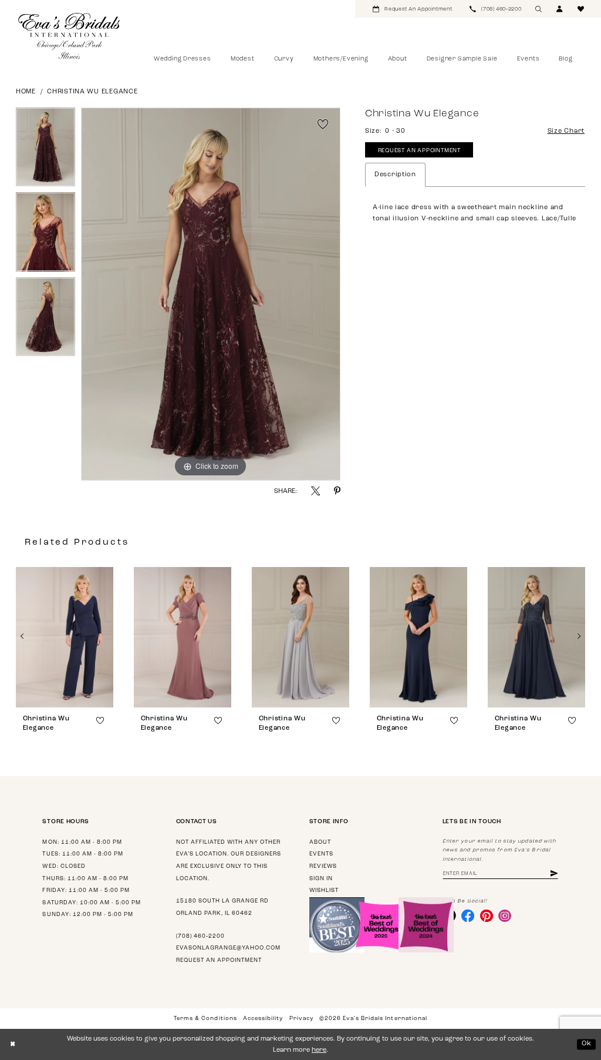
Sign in (321, 878)
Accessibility (263, 1018)
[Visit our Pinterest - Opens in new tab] (487, 915)
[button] (559, 9)
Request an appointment (219, 960)
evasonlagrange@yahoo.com (228, 948)
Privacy (301, 1018)
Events (321, 854)
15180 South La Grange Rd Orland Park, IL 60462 (222, 907)
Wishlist (324, 890)
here (319, 1050)
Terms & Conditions (205, 1018)
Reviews (323, 866)
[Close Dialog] (12, 1044)
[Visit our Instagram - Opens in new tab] (505, 915)
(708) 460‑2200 (200, 936)
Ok (587, 1044)
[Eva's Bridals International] (69, 36)
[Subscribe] (554, 874)
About (320, 842)
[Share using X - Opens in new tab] (315, 491)
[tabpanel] (45, 150)
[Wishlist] (581, 9)
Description (395, 175)
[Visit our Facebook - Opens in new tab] (468, 915)
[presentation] (64, 637)
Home (26, 92)
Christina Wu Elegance (92, 92)
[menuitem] (412, 9)
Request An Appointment (419, 150)
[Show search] (538, 9)
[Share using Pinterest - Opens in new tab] (337, 491)
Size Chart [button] (566, 131)
